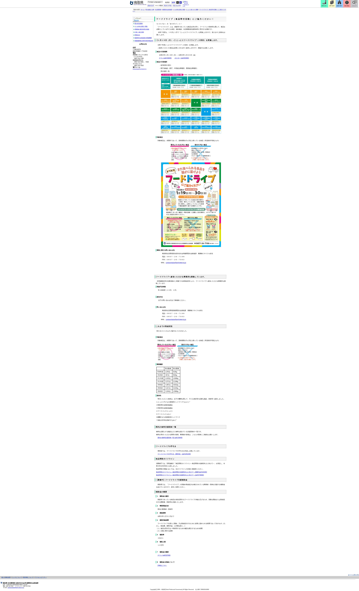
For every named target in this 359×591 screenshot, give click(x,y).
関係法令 (137, 35)
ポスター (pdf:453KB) (182, 58)
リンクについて (16, 577)
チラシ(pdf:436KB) (165, 58)
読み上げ (151, 5)
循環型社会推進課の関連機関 (143, 38)
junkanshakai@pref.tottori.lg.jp (176, 262)
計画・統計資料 (139, 32)
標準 (173, 2)
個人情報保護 (5, 577)
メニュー (354, 5)
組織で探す (339, 5)
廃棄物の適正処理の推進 (142, 29)
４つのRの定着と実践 (179, 9)
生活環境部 (158, 9)
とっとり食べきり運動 (192, 9)
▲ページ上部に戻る (353, 574)
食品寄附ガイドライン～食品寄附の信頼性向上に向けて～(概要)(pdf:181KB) (181, 472)
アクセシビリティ (41, 577)
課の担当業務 (139, 23)
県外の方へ (324, 5)
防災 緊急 (347, 5)
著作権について (28, 577)
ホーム (142, 9)
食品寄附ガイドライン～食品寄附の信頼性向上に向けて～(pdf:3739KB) (180, 475)
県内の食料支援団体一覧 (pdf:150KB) (170, 437)
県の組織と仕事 (150, 9)
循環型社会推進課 (167, 9)
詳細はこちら (162, 565)
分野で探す (332, 5)
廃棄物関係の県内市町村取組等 (144, 40)
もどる (137, 20)
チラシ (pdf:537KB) (164, 555)
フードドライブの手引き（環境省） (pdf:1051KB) (174, 454)
